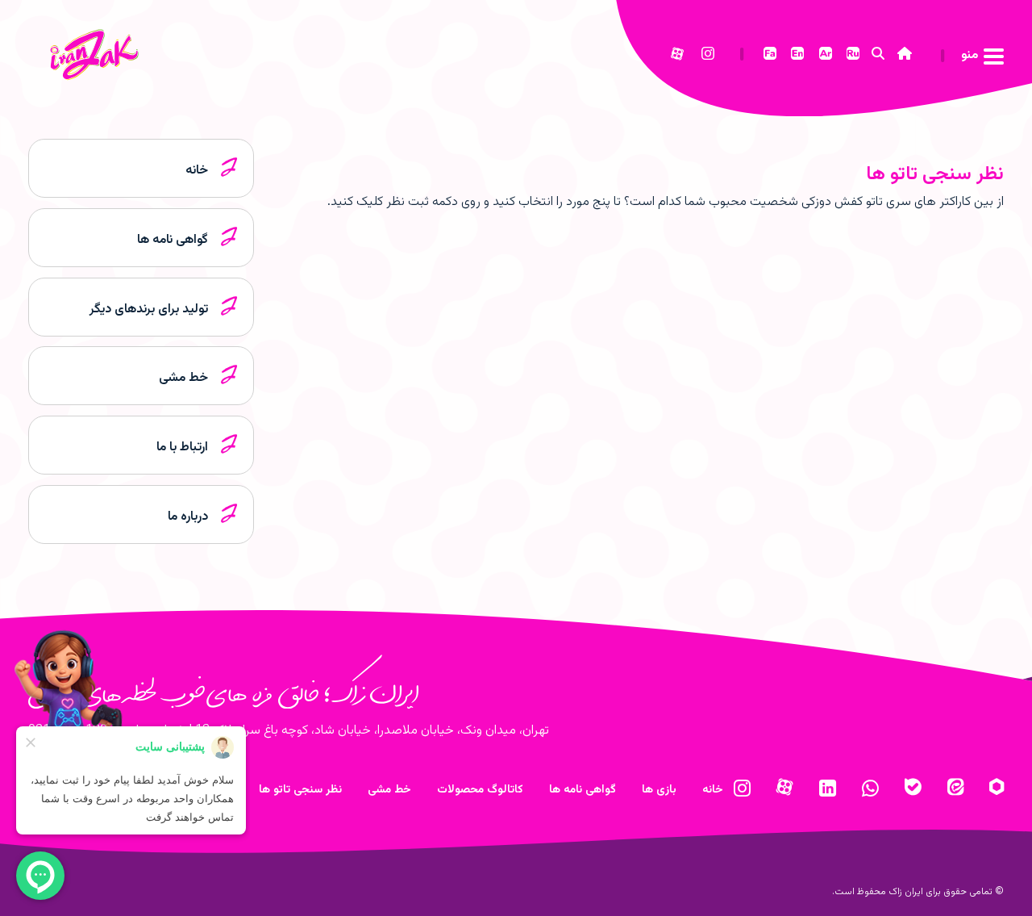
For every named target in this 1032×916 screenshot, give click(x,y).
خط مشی (389, 790)
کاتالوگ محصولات (480, 790)
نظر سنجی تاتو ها (935, 174)
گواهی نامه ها (582, 790)
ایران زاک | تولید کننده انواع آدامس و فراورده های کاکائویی (109, 69)
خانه (712, 790)
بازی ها (659, 790)
